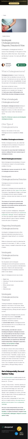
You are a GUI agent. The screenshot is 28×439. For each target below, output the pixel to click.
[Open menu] (25, 9)
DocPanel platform (9, 377)
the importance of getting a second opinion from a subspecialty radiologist (13, 402)
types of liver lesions (21, 190)
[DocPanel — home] (9, 9)
